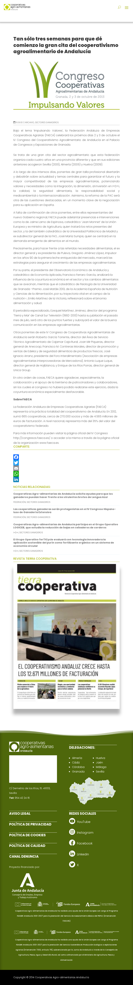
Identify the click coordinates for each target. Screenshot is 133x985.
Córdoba (78, 767)
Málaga (101, 767)
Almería (77, 758)
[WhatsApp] (66, 474)
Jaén (99, 763)
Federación (19, 502)
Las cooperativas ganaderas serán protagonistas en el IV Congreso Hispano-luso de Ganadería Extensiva (64, 510)
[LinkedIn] (66, 479)
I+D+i (15, 532)
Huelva (100, 758)
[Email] (66, 468)
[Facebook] (66, 457)
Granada (78, 772)
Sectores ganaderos (47, 122)
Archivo (29, 122)
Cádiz (76, 763)
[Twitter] (66, 462)
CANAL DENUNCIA (24, 856)
